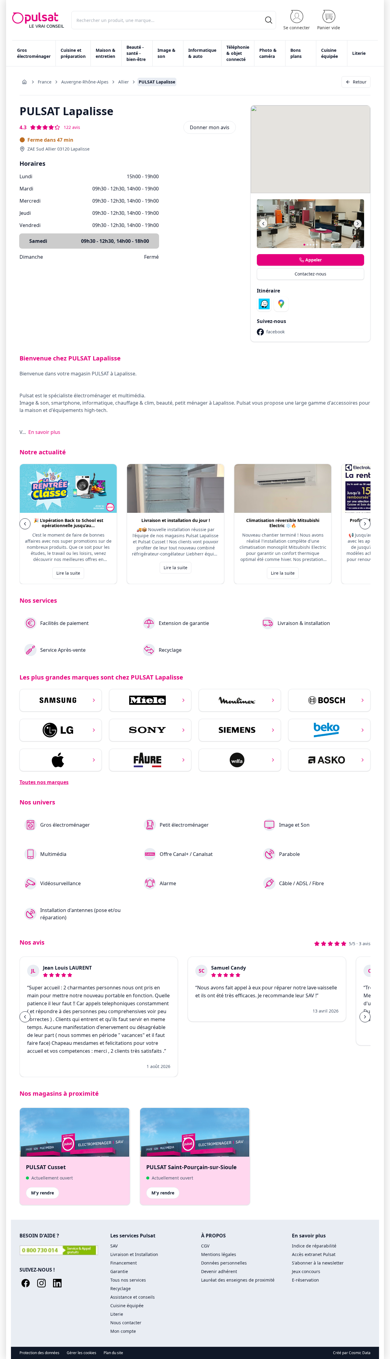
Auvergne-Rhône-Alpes (84, 82)
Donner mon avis (209, 127)
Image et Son (294, 824)
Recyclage (170, 650)
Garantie (119, 1271)
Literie (359, 53)
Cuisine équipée (329, 53)
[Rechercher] (269, 20)
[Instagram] (41, 1283)
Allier (123, 82)
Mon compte (123, 1331)
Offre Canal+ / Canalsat (186, 854)
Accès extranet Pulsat (313, 1254)
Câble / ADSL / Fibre (301, 883)
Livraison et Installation (134, 1254)
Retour (360, 82)
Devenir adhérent (219, 1271)
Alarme (168, 883)
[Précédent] (263, 224)
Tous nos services (128, 1280)
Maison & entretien (105, 53)
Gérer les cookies (81, 1352)
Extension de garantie (184, 623)
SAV (114, 1246)
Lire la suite (68, 573)
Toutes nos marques (44, 782)
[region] (195, 524)
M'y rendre (42, 1193)
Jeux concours (306, 1271)
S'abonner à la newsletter (318, 1263)
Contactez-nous (310, 274)
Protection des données (39, 1352)
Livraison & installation (304, 623)
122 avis (72, 127)
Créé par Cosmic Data (351, 1352)
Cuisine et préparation (73, 53)
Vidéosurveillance (60, 883)
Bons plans (296, 53)
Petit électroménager (184, 824)
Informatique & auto (202, 53)
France (44, 82)
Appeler (313, 260)
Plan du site (113, 1352)
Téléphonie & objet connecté (237, 53)
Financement (123, 1263)
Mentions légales (218, 1254)
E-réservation (305, 1280)
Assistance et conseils (132, 1297)
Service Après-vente (63, 650)
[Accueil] (38, 20)
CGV (205, 1246)
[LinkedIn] (57, 1283)
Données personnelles (224, 1263)
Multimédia (53, 854)
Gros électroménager (34, 53)
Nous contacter (125, 1322)
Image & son (167, 53)
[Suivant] (358, 224)
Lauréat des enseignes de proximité (238, 1280)
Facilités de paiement (64, 623)
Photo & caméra (268, 53)
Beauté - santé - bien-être (136, 53)
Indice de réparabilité (314, 1246)
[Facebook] (26, 1283)
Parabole (289, 854)
